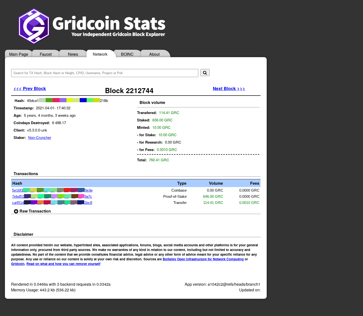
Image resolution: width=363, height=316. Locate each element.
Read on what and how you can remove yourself (63, 263)
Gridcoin (17, 263)
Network (100, 54)
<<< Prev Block (30, 88)
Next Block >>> (229, 88)
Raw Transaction (35, 211)
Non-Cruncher (39, 137)
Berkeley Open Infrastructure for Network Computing (203, 259)
